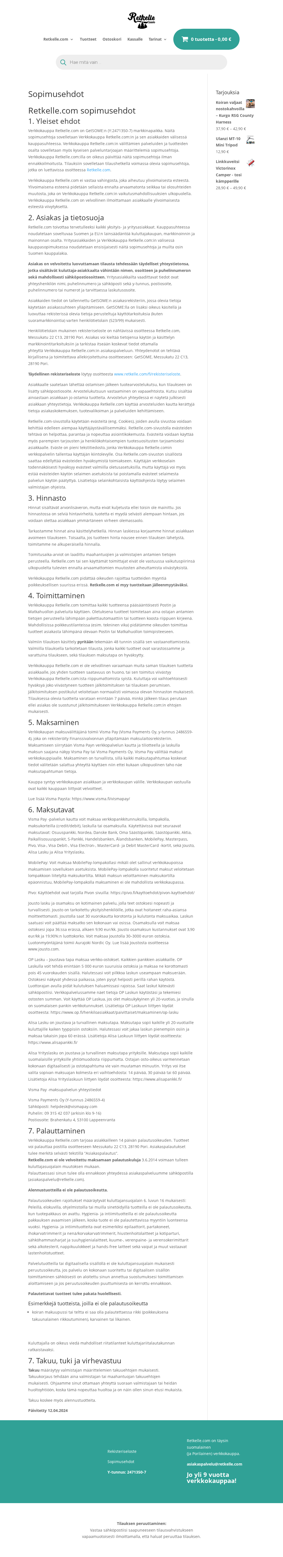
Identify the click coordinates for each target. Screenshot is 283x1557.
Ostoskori (112, 39)
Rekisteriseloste (122, 1451)
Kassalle (135, 39)
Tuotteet (88, 39)
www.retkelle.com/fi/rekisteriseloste (147, 374)
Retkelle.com (55, 39)
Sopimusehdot (121, 1461)
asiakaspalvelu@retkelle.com (214, 1464)
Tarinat (155, 39)
